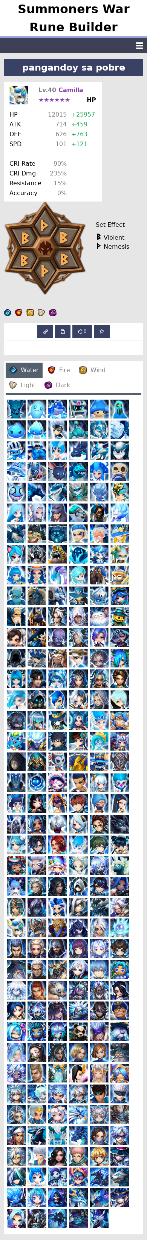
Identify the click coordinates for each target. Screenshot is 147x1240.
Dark (63, 385)
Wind (98, 370)
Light (28, 385)
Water (30, 370)
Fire (64, 370)
